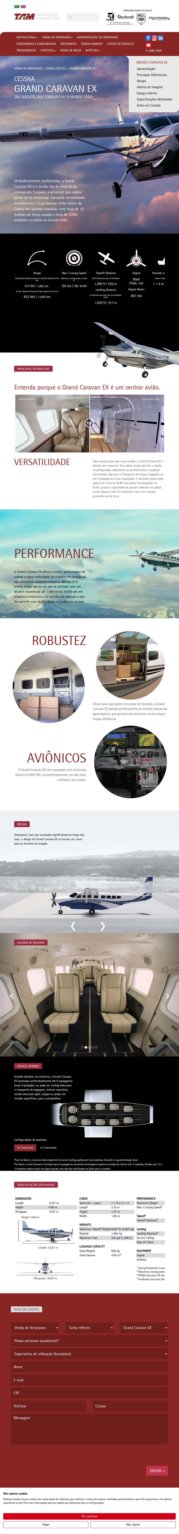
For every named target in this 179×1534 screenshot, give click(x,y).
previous (73, 926)
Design (141, 81)
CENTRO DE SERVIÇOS (120, 44)
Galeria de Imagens (150, 87)
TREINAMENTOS (26, 50)
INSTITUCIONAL (26, 37)
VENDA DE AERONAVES (56, 37)
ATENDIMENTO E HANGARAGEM (36, 44)
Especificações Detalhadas (154, 99)
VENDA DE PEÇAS (70, 50)
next (102, 926)
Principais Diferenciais (152, 75)
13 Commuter (48, 1148)
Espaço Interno (147, 93)
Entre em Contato (149, 105)
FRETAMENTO (68, 44)
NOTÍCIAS (92, 50)
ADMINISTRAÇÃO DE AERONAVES (97, 37)
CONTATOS (47, 50)
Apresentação (146, 69)
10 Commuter (25, 1148)
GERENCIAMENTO (92, 44)
